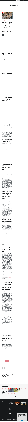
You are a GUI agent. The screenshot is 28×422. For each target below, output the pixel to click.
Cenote (13, 419)
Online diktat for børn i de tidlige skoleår (11, 402)
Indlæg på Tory (14, 5)
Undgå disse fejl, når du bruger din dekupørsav (10, 376)
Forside (11, 5)
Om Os (17, 5)
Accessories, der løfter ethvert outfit (16, 395)
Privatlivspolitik (3, 402)
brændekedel (9, 277)
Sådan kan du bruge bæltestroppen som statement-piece (11, 395)
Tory (14, 3)
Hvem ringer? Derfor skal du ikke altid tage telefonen (11, 404)
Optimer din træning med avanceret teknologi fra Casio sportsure (4, 376)
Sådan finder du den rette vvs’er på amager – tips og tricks (11, 407)
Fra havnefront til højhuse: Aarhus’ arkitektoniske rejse (23, 390)
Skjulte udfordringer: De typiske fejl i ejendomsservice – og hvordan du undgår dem (11, 414)
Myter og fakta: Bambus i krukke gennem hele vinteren (10, 410)
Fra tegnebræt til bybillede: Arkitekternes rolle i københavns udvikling (4, 391)
